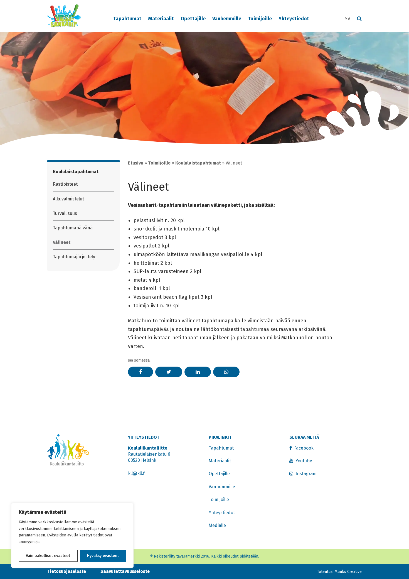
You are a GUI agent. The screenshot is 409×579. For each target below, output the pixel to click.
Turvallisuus (65, 213)
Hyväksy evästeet (103, 555)
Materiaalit (161, 19)
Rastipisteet (65, 184)
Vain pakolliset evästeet (48, 555)
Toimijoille (260, 19)
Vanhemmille (226, 19)
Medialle (217, 525)
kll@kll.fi (137, 473)
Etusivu (135, 163)
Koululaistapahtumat (75, 171)
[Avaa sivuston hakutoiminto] (359, 19)
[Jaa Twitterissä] (168, 372)
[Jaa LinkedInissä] (197, 372)
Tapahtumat (127, 19)
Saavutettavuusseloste (125, 571)
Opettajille (193, 19)
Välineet (61, 242)
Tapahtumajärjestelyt (75, 256)
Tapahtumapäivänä (73, 227)
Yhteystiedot (294, 19)
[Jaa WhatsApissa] (226, 372)
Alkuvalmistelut (68, 199)
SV (347, 19)
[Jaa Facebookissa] (140, 372)
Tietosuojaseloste (66, 571)
